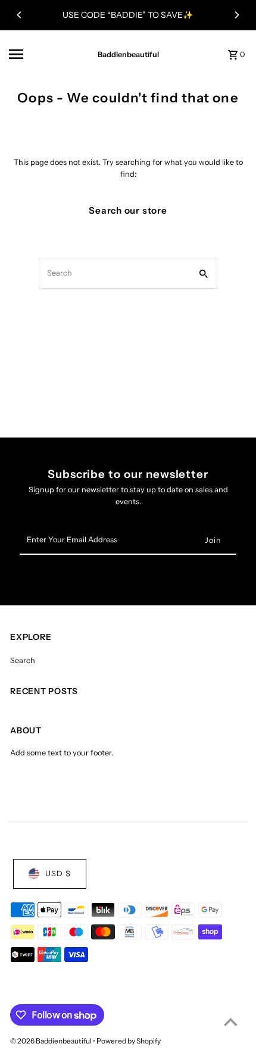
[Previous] (20, 15)
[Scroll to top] (230, 1021)
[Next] (236, 15)
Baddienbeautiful (128, 54)
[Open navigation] (42, 54)
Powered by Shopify (128, 1040)
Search (22, 660)
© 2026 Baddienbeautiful (51, 1040)
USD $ (58, 873)
